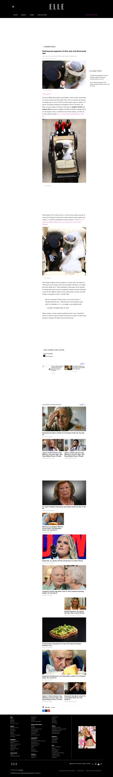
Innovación (55, 754)
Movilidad (55, 751)
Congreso (55, 717)
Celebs (32, 15)
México (33, 757)
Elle (11, 717)
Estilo (12, 754)
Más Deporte (34, 731)
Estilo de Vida (14, 748)
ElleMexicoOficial (102, 763)
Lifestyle (33, 733)
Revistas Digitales (91, 15)
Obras (33, 746)
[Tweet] (46, 711)
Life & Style (13, 753)
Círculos (13, 730)
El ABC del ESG (56, 755)
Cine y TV (33, 718)
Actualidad (55, 738)
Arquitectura (56, 731)
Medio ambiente (56, 746)
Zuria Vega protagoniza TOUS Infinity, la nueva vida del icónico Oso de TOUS (100, 84)
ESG (32, 748)
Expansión (34, 738)
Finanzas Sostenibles (58, 752)
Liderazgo (55, 739)
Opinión (54, 721)
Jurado (12, 750)
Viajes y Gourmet (15, 735)
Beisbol (33, 727)
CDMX (53, 718)
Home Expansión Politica (38, 740)
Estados (54, 720)
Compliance (80, 770)
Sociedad (54, 722)
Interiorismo (56, 733)
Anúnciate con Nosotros (93, 770)
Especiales (55, 742)
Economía (34, 742)
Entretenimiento (15, 756)
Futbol (33, 726)
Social (54, 748)
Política (33, 754)
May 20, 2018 (64, 308)
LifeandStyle (34, 751)
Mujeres (33, 749)
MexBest (13, 739)
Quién (12, 726)
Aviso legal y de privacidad (67, 770)
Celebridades (50, 47)
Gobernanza (55, 749)
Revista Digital (35, 734)
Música (33, 720)
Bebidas (12, 742)
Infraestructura (56, 730)
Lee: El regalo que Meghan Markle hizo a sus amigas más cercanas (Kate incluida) (63, 222)
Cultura (12, 736)
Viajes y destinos (15, 744)
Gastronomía (14, 741)
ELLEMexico (93, 764)
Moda (15, 15)
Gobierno (34, 755)
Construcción (56, 727)
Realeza (12, 729)
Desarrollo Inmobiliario (59, 729)
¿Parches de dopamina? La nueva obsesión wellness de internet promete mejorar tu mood (99, 77)
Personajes (13, 745)
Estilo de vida (42, 15)
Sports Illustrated (36, 724)
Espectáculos (14, 727)
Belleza (23, 15)
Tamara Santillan (48, 354)
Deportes (33, 717)
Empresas (33, 739)
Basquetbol (34, 730)
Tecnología (34, 745)
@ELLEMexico (49, 356)
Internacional (35, 743)
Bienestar (13, 747)
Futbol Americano (36, 729)
